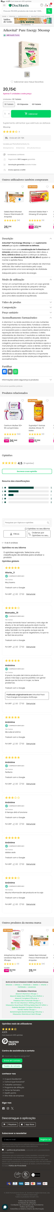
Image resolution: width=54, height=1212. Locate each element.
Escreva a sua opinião (27, 471)
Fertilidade (22, 987)
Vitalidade (27, 985)
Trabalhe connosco (13, 1084)
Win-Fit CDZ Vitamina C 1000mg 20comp (26, 1003)
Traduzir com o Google (15, 587)
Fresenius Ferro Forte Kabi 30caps (26, 1001)
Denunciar (30, 594)
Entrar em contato (12, 1060)
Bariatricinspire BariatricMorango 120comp (26, 1012)
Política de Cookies (27, 1207)
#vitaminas (20, 148)
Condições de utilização (27, 1203)
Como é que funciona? (14, 1082)
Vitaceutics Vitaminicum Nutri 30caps (27, 1014)
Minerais (9, 985)
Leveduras (32, 987)
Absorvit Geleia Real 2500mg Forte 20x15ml (26, 996)
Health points (10, 1093)
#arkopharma (8, 148)
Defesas (17, 985)
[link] (18, 463)
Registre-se (45, 1139)
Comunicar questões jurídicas (11, 386)
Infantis (43, 985)
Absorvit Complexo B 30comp (26, 998)
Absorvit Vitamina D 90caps (26, 994)
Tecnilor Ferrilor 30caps (26, 1010)
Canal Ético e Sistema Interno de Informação (27, 1209)
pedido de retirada (12, 1066)
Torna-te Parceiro (12, 1090)
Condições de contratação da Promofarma (27, 1205)
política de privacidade (16, 1150)
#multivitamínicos (33, 148)
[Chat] (41, 5)
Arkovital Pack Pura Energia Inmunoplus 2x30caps (26, 695)
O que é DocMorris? (13, 1079)
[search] (49, 11)
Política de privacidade (27, 1201)
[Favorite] (23, 187)
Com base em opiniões (12, 1035)
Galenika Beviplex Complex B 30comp (26, 1007)
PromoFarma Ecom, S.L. (21, 144)
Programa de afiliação (14, 1087)
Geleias (35, 985)
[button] (46, 5)
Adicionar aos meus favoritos (28, 81)
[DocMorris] (18, 5)
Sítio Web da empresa (14, 1095)
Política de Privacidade (17, 1166)
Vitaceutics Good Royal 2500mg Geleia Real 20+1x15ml (26, 1005)
